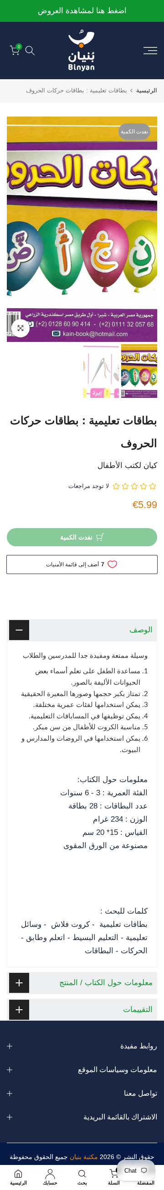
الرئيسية (146, 90)
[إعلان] (82, 11)
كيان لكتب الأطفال (127, 465)
